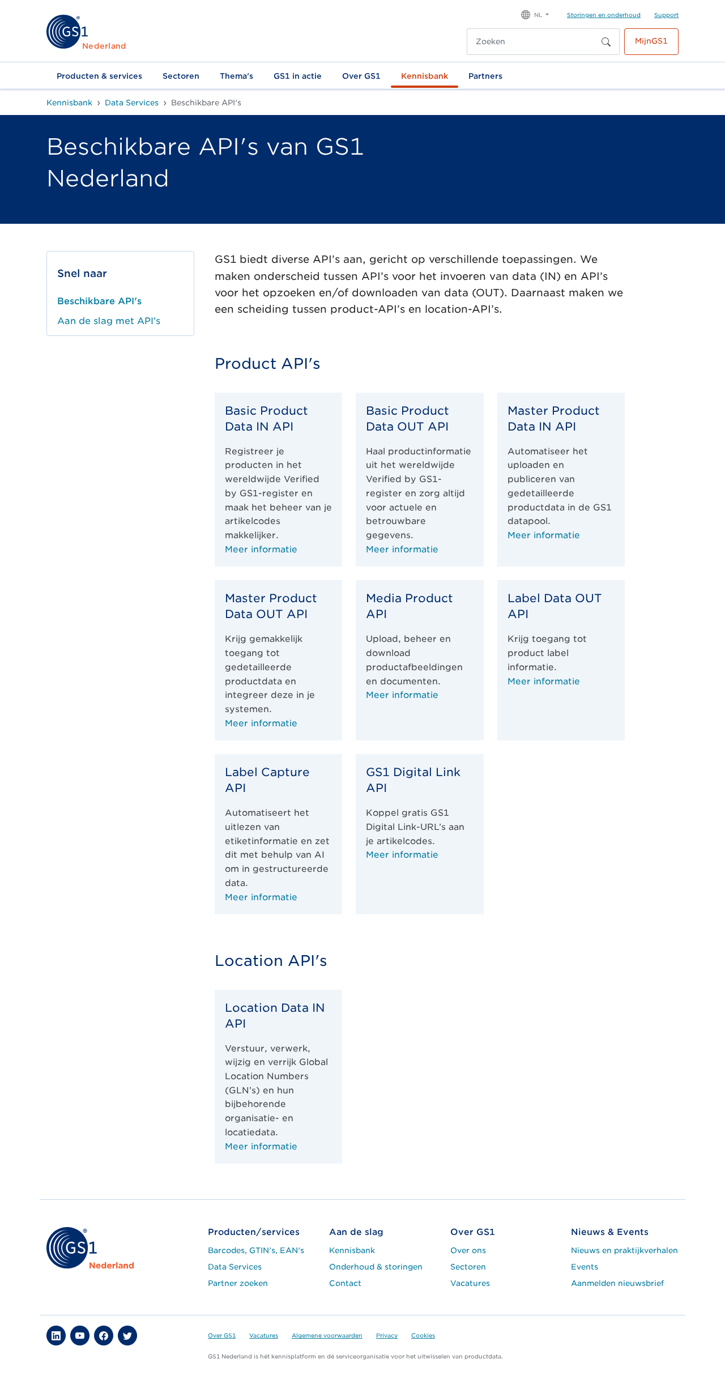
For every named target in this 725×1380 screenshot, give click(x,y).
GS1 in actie (298, 75)
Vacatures (470, 1283)
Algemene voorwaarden (327, 1335)
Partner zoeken (238, 1283)
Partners (485, 75)
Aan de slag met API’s (108, 321)
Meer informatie (261, 549)
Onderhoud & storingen (376, 1266)
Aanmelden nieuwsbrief (617, 1283)
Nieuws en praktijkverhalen (624, 1250)
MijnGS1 (651, 40)
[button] (535, 14)
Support (666, 14)
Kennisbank (424, 75)
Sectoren (181, 75)
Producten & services (99, 75)
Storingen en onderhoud (604, 14)
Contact (345, 1283)
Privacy (387, 1335)
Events (584, 1266)
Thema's (236, 75)
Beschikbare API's (99, 301)
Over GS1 (361, 75)
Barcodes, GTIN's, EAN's (256, 1250)
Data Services (235, 1266)
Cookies (423, 1335)
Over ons (468, 1250)
